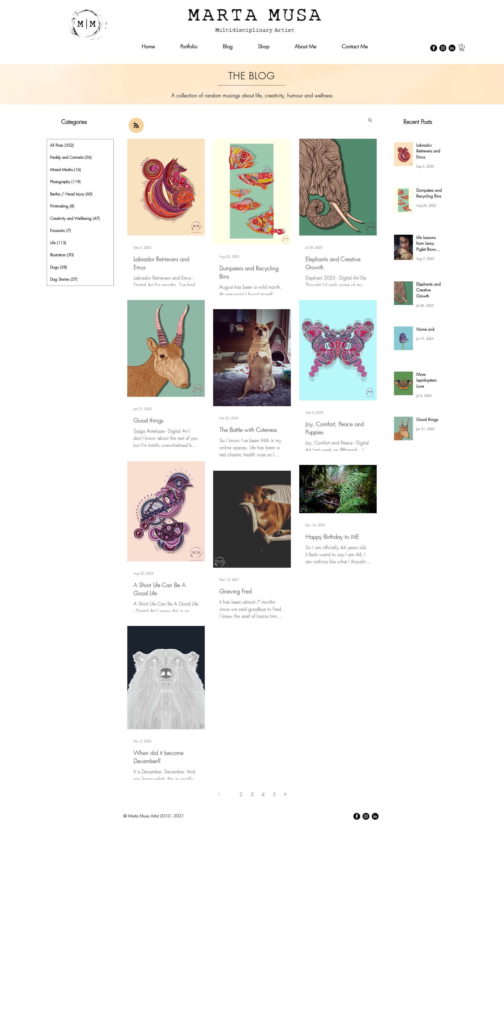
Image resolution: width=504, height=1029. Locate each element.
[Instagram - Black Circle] (442, 48)
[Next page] (285, 794)
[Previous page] (219, 794)
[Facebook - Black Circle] (433, 48)
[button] (462, 47)
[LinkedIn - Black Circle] (452, 48)
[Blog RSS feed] (136, 125)
